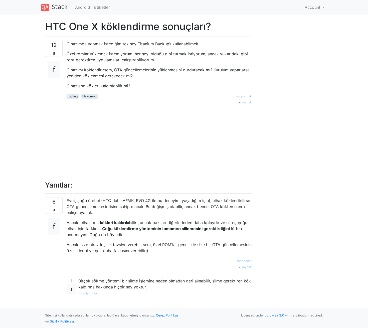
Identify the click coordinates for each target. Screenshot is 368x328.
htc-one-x (89, 96)
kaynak (246, 102)
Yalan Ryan (91, 293)
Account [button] (313, 7)
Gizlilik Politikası (62, 321)
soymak (246, 96)
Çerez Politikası (167, 315)
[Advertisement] (159, 140)
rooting (73, 96)
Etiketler (102, 7)
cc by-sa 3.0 (274, 315)
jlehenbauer (243, 261)
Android (82, 7)
